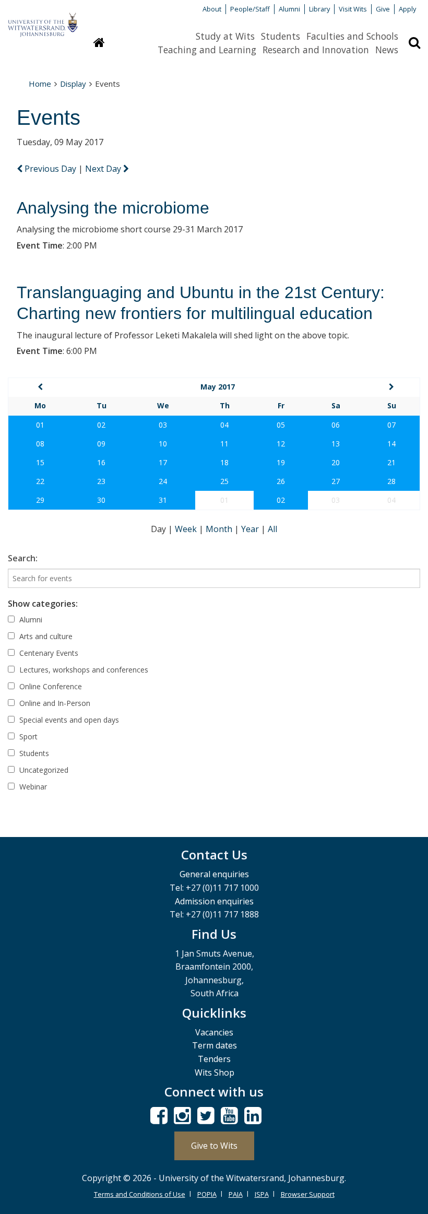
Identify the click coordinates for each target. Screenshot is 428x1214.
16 (101, 462)
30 (101, 500)
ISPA (262, 1194)
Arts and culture (45, 636)
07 (391, 425)
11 (224, 444)
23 (101, 481)
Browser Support (308, 1194)
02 (101, 425)
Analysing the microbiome (113, 207)
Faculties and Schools (352, 36)
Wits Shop (214, 1072)
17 (163, 462)
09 (101, 444)
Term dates (214, 1045)
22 (40, 481)
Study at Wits (225, 36)
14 (391, 444)
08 (40, 444)
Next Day (104, 168)
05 (281, 425)
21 (391, 462)
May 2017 (217, 387)
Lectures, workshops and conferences (82, 670)
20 (335, 462)
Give (383, 9)
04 (224, 425)
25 (224, 481)
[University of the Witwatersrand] (43, 20)
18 (224, 462)
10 (163, 444)
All (272, 529)
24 (163, 481)
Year (251, 529)
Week (187, 529)
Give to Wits (214, 1145)
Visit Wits (353, 9)
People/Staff (250, 9)
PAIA (236, 1194)
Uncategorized (42, 770)
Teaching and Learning (207, 49)
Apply (407, 9)
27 (335, 481)
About (212, 9)
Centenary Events (47, 653)
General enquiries (214, 874)
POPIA (207, 1194)
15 (40, 462)
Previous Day (50, 168)
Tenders (214, 1059)
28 (391, 481)
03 (163, 425)
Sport (27, 736)
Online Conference (49, 686)
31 (163, 500)
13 (335, 444)
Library (319, 9)
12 (281, 444)
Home (40, 83)
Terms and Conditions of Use (139, 1194)
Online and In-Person (53, 703)
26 (281, 481)
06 (335, 425)
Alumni (289, 9)
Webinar (32, 787)
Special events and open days (68, 720)
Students (280, 36)
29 (40, 500)
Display (73, 83)
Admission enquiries (214, 901)
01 (40, 425)
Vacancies (214, 1032)
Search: (23, 558)
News (386, 49)
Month (220, 529)
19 (281, 462)
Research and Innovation (316, 49)
